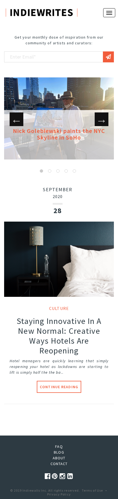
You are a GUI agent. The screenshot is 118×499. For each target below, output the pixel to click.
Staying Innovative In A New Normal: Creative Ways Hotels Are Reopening (59, 336)
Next (101, 119)
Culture (59, 308)
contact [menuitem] (59, 463)
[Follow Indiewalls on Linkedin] (70, 476)
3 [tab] (58, 171)
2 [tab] (49, 171)
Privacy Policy (59, 494)
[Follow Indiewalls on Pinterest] (56, 476)
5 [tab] (74, 171)
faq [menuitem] (59, 446)
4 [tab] (66, 171)
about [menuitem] (59, 458)
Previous (16, 119)
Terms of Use (92, 490)
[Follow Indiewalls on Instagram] (63, 476)
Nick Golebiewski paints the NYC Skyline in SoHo (59, 134)
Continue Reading (59, 386)
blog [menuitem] (59, 452)
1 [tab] (41, 171)
